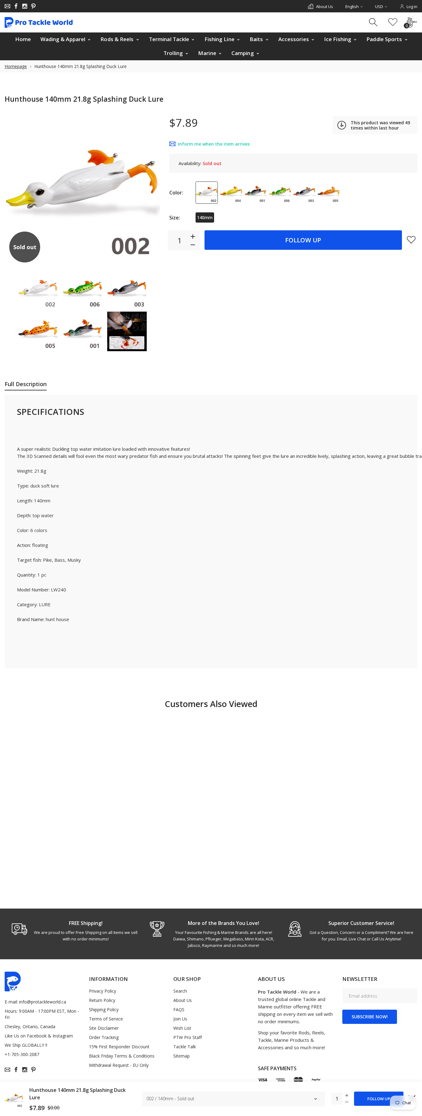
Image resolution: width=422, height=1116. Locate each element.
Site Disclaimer (104, 1028)
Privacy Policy (102, 991)
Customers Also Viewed (211, 703)
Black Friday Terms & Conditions (121, 1056)
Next (149, 189)
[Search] (374, 22)
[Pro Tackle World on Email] (7, 6)
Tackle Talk (184, 1047)
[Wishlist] (392, 22)
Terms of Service (106, 1019)
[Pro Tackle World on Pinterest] (33, 6)
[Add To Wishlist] (411, 239)
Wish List (182, 1028)
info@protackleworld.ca (42, 1002)
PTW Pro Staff (187, 1037)
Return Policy (102, 1000)
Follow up (303, 240)
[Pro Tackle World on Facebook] (16, 6)
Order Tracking (104, 1037)
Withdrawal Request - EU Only (119, 1065)
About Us (182, 1000)
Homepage (16, 66)
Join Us (180, 1019)
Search (180, 991)
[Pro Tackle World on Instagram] (24, 6)
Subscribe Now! (370, 1017)
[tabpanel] (73, 930)
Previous (15, 189)
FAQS (178, 1009)
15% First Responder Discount (119, 1047)
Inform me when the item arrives (214, 144)
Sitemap (181, 1056)
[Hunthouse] (38, 290)
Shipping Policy (104, 1009)
